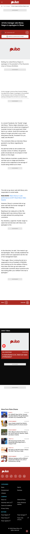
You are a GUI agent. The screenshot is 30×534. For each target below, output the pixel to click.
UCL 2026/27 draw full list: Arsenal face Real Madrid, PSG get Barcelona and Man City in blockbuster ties (18, 416)
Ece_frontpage (7, 6)
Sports (10, 412)
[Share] (27, 32)
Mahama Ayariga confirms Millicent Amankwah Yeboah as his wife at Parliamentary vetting (18, 460)
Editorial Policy (21, 499)
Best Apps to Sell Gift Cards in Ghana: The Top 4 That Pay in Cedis (18, 450)
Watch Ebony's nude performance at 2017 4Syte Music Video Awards (13, 198)
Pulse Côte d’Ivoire (20, 518)
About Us (3, 499)
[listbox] (15, 361)
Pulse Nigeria (4, 515)
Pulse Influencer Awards (21, 503)
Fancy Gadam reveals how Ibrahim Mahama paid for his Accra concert (17, 424)
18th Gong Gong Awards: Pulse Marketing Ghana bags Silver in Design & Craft (16, 442)
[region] (15, 361)
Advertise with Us (6, 502)
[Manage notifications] (27, 531)
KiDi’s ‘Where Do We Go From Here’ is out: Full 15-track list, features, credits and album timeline (18, 433)
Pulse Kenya (4, 518)
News (2, 487)
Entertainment (12, 421)
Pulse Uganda (5, 521)
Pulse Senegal (21, 515)
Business (19, 490)
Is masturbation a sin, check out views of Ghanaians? (14, 356)
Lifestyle (10, 438)
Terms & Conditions (6, 505)
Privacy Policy (5, 508)
